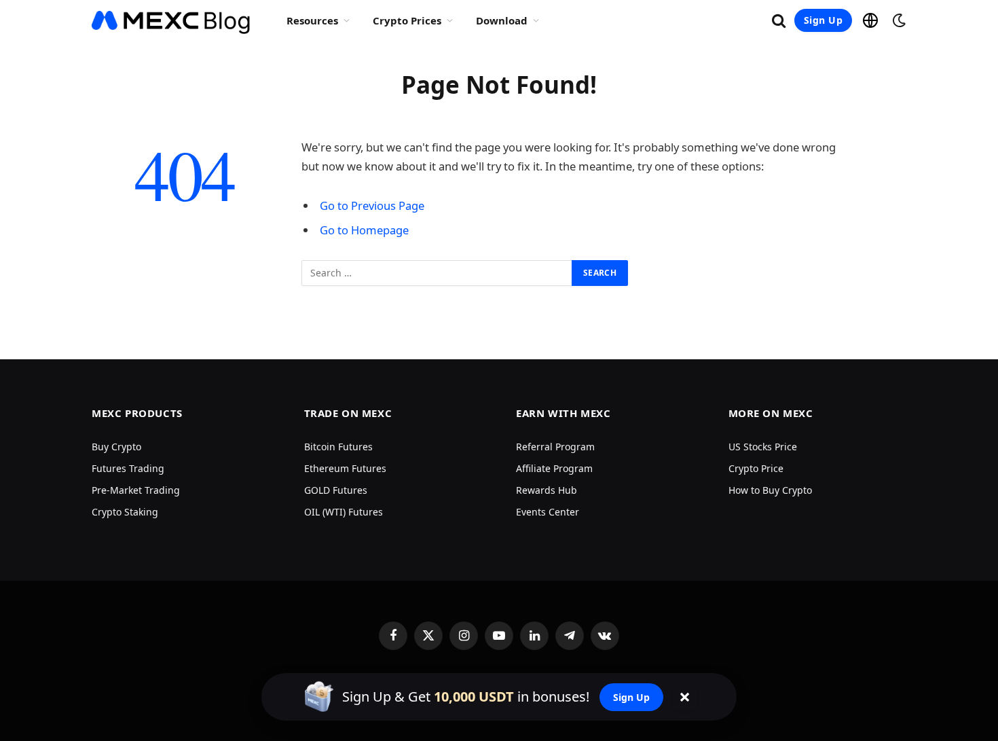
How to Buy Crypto (770, 490)
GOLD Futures (335, 490)
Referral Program (555, 446)
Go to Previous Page (372, 205)
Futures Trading (128, 468)
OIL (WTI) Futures (343, 511)
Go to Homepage (364, 230)
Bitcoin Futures (338, 446)
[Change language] (870, 20)
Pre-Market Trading (136, 490)
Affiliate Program (554, 468)
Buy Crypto (116, 446)
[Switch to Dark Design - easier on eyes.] (897, 20)
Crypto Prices (407, 20)
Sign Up (823, 20)
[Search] (778, 20)
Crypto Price (755, 468)
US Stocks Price (762, 446)
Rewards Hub (546, 490)
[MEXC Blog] (171, 20)
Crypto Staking (125, 511)
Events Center (547, 511)
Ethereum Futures (345, 468)
